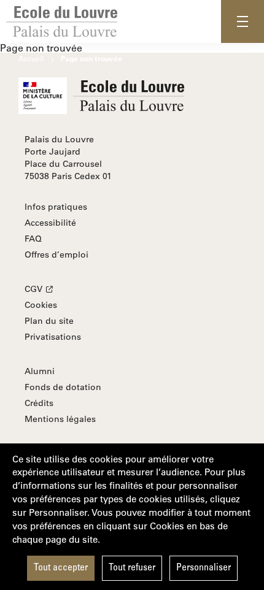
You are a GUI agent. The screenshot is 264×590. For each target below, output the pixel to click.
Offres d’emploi (56, 254)
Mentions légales (60, 418)
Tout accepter (61, 568)
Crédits (39, 402)
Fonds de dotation (63, 387)
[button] (242, 21)
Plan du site (49, 320)
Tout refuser (132, 568)
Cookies (41, 304)
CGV (33, 288)
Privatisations (53, 336)
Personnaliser (203, 568)
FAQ (33, 238)
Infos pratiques (56, 206)
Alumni (40, 371)
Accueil (31, 58)
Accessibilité (50, 222)
